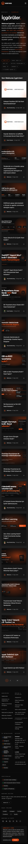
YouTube (19, 811)
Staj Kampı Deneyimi (7, 718)
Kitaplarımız (18, 697)
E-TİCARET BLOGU (9, 69)
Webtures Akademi (6, 715)
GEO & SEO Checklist (20, 709)
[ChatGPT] (3, 821)
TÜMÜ (5, 60)
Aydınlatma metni (7, 839)
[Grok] (20, 821)
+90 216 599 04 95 (20, 762)
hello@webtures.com (20, 764)
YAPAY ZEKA (16, 60)
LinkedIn (5, 811)
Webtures (5, 12)
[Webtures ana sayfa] (7, 3)
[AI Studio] (9, 821)
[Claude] (6, 821)
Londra (17, 752)
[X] (16, 821)
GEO (5, 63)
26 (17, 680)
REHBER (15, 66)
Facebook (5, 814)
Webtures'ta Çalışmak (7, 712)
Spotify (16, 814)
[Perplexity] (13, 821)
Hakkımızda (5, 696)
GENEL (5, 66)
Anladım (15, 840)
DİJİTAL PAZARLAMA (18, 63)
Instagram (12, 811)
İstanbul (17, 736)
